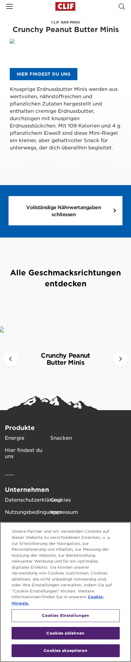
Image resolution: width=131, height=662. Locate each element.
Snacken (61, 438)
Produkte (20, 427)
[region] (65, 592)
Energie (14, 438)
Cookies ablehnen (65, 633)
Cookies (60, 499)
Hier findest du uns (23, 453)
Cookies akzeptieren (65, 650)
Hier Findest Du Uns (44, 74)
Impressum (64, 512)
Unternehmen (27, 489)
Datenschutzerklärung (27, 499)
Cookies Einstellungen (66, 615)
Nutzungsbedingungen (27, 512)
